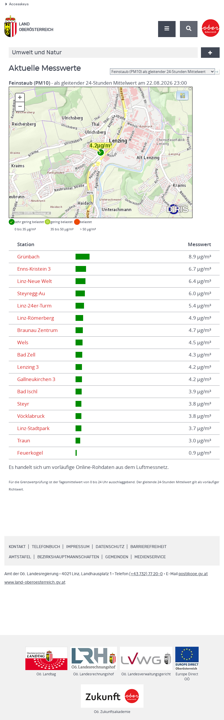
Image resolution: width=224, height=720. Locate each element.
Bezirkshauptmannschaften (68, 557)
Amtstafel (20, 557)
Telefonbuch (46, 547)
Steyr (23, 404)
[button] (182, 95)
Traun (23, 440)
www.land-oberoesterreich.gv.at (34, 582)
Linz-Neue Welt (34, 281)
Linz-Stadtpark (33, 428)
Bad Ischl (27, 391)
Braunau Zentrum (37, 330)
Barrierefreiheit (148, 547)
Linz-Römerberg (35, 318)
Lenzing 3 (28, 367)
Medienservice (150, 557)
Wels (22, 342)
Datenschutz (110, 547)
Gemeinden (116, 557)
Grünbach (28, 256)
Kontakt (17, 547)
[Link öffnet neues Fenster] (211, 23)
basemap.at (41, 213)
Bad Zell (26, 355)
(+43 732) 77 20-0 (146, 574)
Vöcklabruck (31, 416)
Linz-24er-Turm (34, 305)
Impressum (78, 547)
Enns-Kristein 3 (34, 269)
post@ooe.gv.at (193, 574)
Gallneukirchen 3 (36, 379)
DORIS (28, 213)
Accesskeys (19, 4)
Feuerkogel (30, 453)
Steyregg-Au (31, 293)
